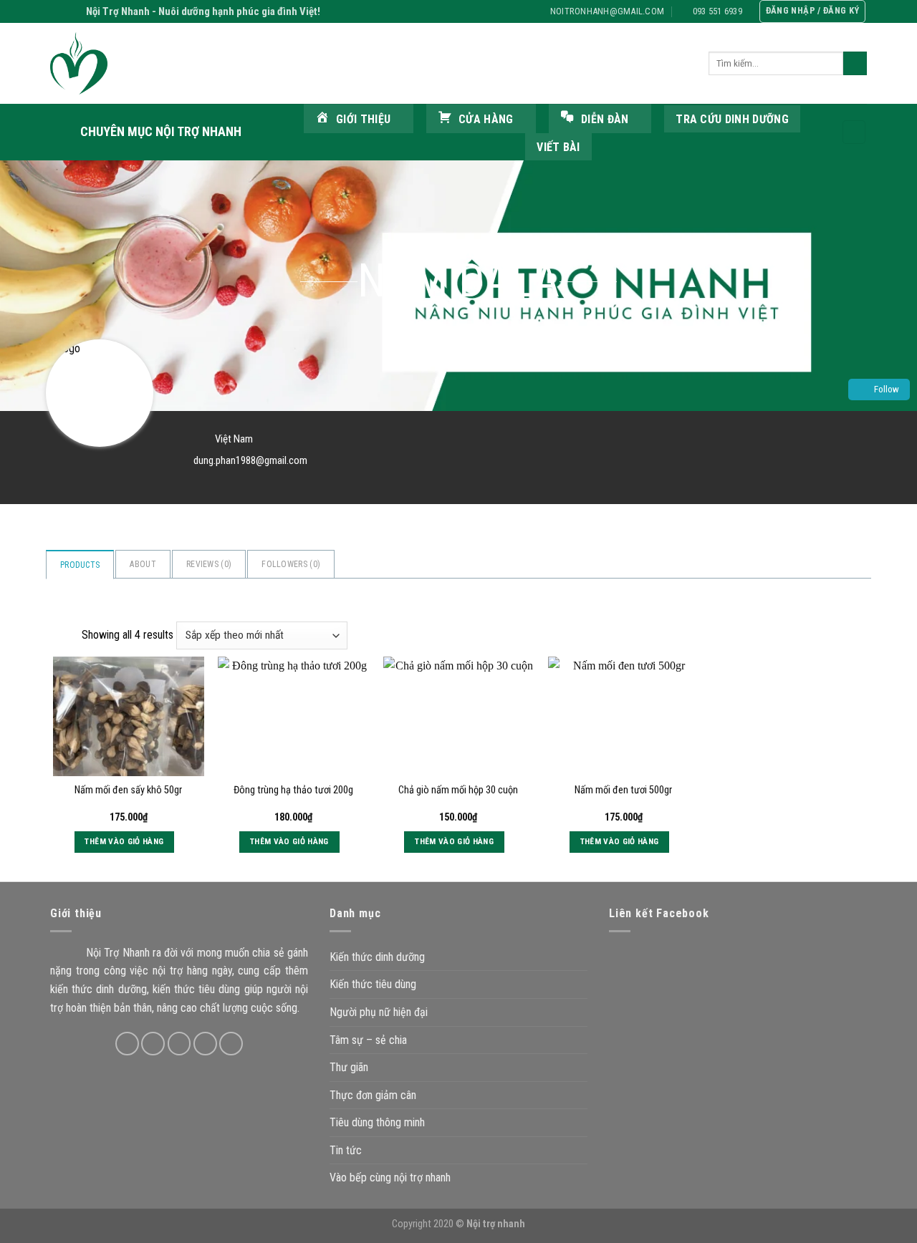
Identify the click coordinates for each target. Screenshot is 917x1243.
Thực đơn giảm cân (373, 1095)
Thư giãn (349, 1067)
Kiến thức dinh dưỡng (377, 957)
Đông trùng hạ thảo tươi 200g (293, 790)
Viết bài (558, 147)
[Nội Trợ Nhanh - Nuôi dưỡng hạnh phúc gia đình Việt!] (121, 63)
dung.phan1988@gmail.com (250, 460)
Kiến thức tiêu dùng (373, 984)
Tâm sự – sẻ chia (368, 1040)
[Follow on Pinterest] (231, 1043)
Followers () (290, 564)
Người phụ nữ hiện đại (379, 1012)
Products (80, 565)
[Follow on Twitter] (179, 1043)
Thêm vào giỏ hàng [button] (124, 841)
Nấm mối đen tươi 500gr (623, 790)
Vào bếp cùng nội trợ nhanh (390, 1177)
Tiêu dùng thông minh (377, 1122)
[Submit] (855, 64)
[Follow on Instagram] (153, 1043)
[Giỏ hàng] (853, 132)
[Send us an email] (205, 1043)
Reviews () (208, 564)
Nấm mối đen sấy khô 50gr (128, 790)
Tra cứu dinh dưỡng (732, 119)
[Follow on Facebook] (127, 1043)
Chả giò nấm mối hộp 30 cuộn (458, 790)
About (143, 564)
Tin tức (346, 1150)
